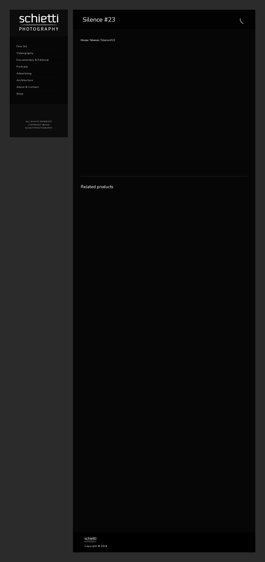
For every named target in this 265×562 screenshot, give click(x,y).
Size (178, 146)
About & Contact (27, 87)
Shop (19, 94)
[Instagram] (42, 113)
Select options (102, 507)
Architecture (24, 80)
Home (84, 40)
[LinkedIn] (36, 113)
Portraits (22, 67)
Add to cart (189, 165)
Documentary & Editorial (32, 60)
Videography (24, 53)
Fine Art (21, 46)
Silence (94, 40)
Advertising (24, 73)
